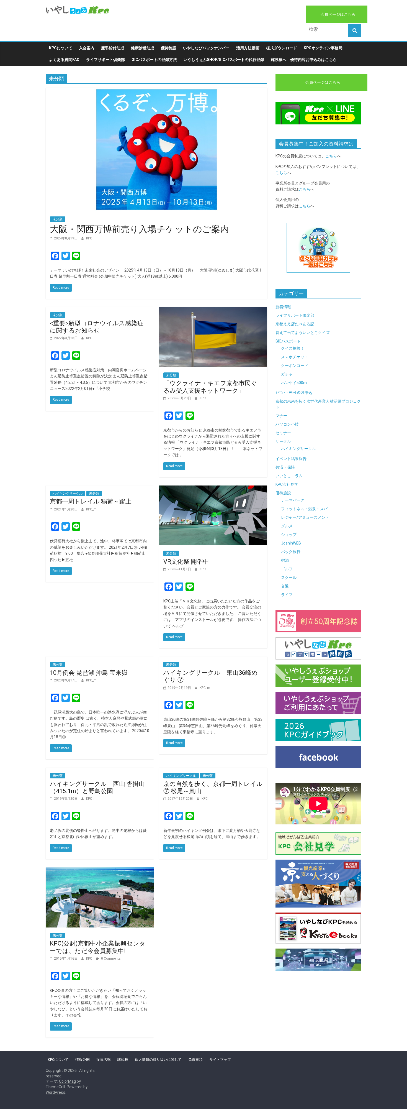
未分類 (58, 219)
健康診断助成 (142, 48)
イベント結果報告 (290, 458)
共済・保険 (285, 467)
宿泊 (285, 560)
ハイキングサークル (68, 493)
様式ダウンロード (281, 48)
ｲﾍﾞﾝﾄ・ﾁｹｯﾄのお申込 (293, 392)
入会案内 (86, 48)
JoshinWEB (291, 543)
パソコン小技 (287, 424)
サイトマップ (220, 1059)
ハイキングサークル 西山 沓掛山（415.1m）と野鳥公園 (97, 787)
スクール (289, 577)
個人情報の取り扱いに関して (158, 1059)
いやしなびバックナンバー (206, 48)
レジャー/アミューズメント (305, 517)
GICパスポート (288, 341)
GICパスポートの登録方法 (154, 59)
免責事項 (195, 1059)
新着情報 (283, 307)
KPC (89, 238)
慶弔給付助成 (112, 48)
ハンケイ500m (294, 382)
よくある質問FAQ (64, 59)
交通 (285, 586)
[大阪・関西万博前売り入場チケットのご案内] (156, 91)
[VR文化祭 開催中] (213, 489)
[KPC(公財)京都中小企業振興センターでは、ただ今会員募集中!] (100, 870)
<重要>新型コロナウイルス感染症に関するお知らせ (96, 327)
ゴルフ (287, 569)
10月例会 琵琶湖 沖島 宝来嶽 (89, 672)
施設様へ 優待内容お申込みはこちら (304, 59)
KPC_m (91, 509)
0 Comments (110, 958)
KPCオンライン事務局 (323, 48)
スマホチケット (294, 357)
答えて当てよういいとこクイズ (302, 332)
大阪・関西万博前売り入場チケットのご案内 (139, 229)
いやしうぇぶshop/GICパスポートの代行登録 (224, 59)
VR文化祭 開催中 (186, 561)
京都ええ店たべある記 (294, 324)
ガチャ (287, 374)
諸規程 (122, 1059)
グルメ (287, 526)
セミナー (283, 433)
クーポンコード (294, 365)
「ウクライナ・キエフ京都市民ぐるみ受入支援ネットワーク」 (210, 387)
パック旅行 (290, 552)
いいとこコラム (289, 476)
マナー (281, 415)
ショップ (289, 534)
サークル (283, 441)
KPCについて (60, 48)
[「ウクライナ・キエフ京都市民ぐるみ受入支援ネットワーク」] (213, 310)
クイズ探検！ (292, 348)
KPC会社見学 (286, 484)
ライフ (287, 594)
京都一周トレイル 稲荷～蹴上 (91, 501)
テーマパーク (292, 500)
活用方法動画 (247, 48)
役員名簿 (103, 1059)
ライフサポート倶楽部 (105, 59)
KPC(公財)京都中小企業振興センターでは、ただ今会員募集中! (98, 947)
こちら (331, 156)
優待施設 (168, 48)
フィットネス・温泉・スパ (304, 509)
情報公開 (82, 1059)
